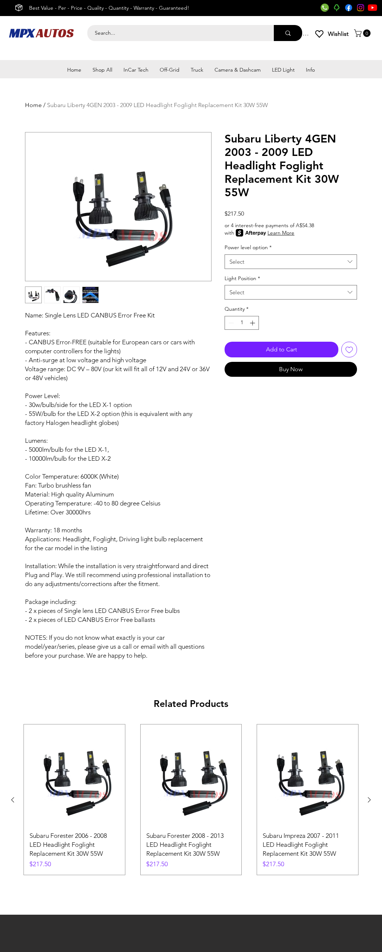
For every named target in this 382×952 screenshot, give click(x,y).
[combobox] (291, 261)
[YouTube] (372, 7)
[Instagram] (360, 7)
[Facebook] (348, 7)
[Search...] (288, 33)
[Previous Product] (12, 799)
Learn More (280, 232)
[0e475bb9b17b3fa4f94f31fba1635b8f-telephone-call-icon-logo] (324, 7)
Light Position (242, 278)
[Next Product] (369, 799)
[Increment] (253, 322)
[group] (191, 800)
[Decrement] (230, 322)
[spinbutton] (241, 322)
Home (33, 105)
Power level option (248, 247)
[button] (363, 33)
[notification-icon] (336, 7)
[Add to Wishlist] (349, 349)
